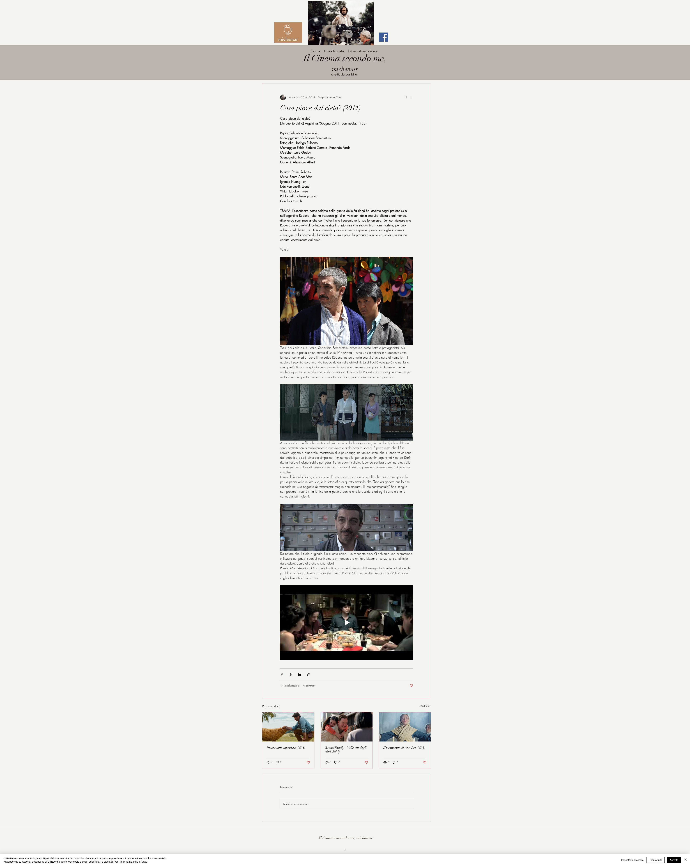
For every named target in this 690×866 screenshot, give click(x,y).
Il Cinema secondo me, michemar (346, 838)
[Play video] (346, 622)
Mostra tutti (425, 705)
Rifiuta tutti (656, 860)
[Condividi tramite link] (308, 674)
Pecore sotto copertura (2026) (286, 748)
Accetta (674, 860)
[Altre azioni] (411, 97)
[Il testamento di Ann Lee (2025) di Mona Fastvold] (405, 726)
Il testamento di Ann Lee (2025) (404, 748)
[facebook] (345, 850)
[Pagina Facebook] (383, 37)
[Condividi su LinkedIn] (299, 674)
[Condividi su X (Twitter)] (290, 674)
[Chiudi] (686, 860)
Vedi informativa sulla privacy (130, 861)
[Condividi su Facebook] (282, 674)
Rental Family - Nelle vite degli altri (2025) (346, 750)
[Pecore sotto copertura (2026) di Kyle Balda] (288, 726)
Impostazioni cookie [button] (632, 860)
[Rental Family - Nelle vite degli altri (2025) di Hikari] (347, 726)
